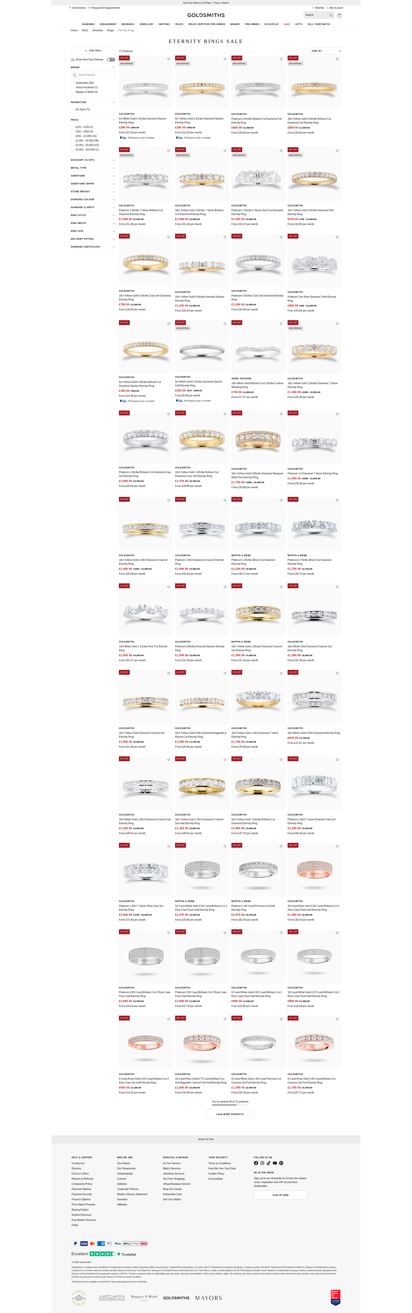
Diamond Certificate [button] (85, 246)
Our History (123, 1163)
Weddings (128, 24)
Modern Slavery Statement (132, 1194)
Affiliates (122, 1204)
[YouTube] (275, 1164)
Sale (287, 24)
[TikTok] (269, 1164)
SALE (85, 30)
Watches (164, 24)
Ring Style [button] (78, 215)
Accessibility (215, 1178)
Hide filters (95, 50)
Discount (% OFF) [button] (83, 160)
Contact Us (78, 1163)
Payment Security (82, 1194)
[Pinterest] (282, 1164)
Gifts (298, 24)
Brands (235, 24)
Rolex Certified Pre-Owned (207, 24)
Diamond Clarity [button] (82, 207)
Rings (110, 30)
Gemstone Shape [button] (82, 183)
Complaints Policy (82, 1184)
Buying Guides (80, 1209)
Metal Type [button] (79, 168)
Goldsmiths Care (172, 1194)
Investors (122, 1199)
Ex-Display (272, 24)
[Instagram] (263, 1164)
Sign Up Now (280, 1195)
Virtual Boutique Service (177, 1184)
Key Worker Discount (84, 1220)
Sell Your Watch (319, 24)
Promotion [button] (78, 102)
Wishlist (319, 7)
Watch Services (172, 1168)
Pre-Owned (252, 24)
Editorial (122, 1184)
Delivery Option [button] (82, 239)
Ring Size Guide (172, 1189)
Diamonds (88, 24)
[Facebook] (256, 1164)
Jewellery (147, 24)
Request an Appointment (105, 7)
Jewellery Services (173, 1173)
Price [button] (74, 120)
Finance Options (81, 1199)
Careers (121, 1178)
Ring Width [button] (78, 223)
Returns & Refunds (82, 1178)
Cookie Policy (216, 1173)
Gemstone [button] (78, 175)
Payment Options (81, 1189)
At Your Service (172, 1163)
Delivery (76, 1168)
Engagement (108, 24)
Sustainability (125, 1173)
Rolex (179, 24)
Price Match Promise (83, 1204)
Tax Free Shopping (174, 1178)
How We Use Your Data (222, 1168)
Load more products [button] (230, 1114)
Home (74, 30)
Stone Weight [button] (80, 191)
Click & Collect (80, 1173)
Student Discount (81, 1214)
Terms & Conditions (219, 1163)
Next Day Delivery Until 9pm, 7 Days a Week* (206, 2)
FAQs (75, 1225)
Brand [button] (75, 67)
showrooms (79, 7)
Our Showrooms (126, 1168)
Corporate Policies (127, 1189)
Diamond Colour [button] (82, 199)
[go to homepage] (206, 15)
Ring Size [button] (77, 231)
